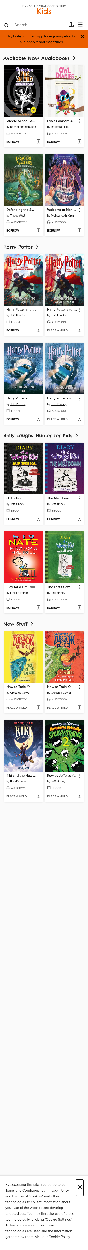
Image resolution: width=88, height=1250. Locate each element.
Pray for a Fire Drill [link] (20, 587)
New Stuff (16, 624)
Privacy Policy (58, 1190)
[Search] (6, 25)
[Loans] (71, 25)
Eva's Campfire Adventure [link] (62, 121)
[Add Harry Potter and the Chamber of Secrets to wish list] (38, 419)
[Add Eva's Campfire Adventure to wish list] (79, 142)
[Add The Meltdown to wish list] (79, 519)
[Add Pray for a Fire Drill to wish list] (38, 608)
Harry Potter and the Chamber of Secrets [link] (21, 399)
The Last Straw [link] (58, 587)
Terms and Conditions (22, 1190)
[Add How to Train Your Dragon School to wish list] (38, 708)
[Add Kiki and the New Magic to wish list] (38, 797)
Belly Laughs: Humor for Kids (38, 435)
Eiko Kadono (18, 781)
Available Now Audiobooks (37, 58)
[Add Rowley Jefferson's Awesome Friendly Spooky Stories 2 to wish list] (79, 797)
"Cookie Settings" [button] (58, 1219)
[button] (39, 121)
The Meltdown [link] (58, 498)
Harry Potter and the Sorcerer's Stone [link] (21, 310)
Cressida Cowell (20, 693)
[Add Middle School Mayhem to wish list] (38, 142)
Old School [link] (14, 498)
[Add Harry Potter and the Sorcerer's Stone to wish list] (38, 331)
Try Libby (14, 36)
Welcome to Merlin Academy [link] (62, 210)
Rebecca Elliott (60, 127)
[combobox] (34, 25)
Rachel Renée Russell (23, 127)
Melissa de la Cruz (62, 215)
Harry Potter (19, 247)
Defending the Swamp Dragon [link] (21, 210)
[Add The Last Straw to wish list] (79, 608)
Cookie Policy (59, 1237)
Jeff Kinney (17, 504)
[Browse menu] (80, 25)
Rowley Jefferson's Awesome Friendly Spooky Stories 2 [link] (62, 776)
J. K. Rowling (18, 315)
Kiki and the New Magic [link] (21, 776)
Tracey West (17, 215)
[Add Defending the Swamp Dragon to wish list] (38, 231)
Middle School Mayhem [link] (21, 121)
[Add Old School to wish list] (38, 519)
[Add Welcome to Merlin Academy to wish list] (79, 231)
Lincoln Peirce (19, 593)
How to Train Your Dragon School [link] (21, 687)
